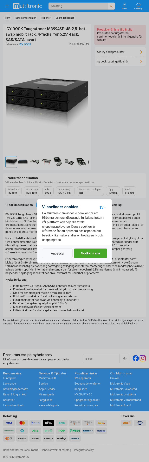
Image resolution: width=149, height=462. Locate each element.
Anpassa (57, 253)
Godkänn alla (90, 253)
